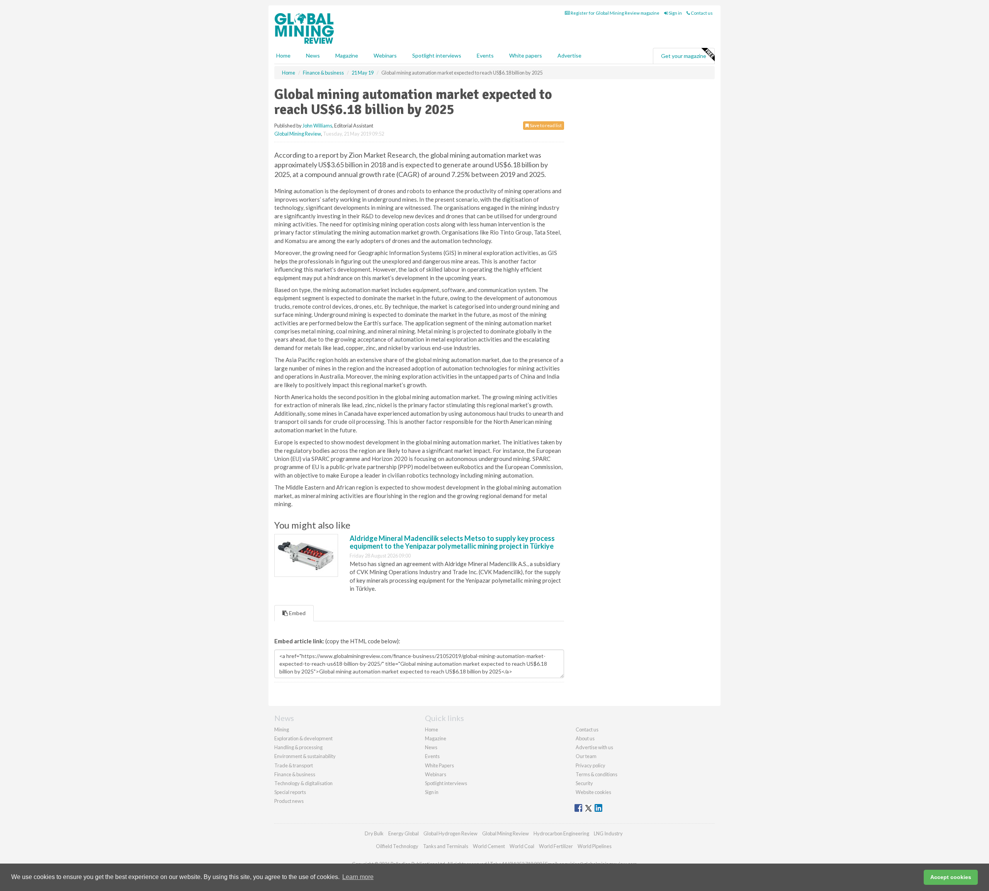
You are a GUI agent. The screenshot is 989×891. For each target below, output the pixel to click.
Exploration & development (303, 738)
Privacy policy (590, 765)
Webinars (385, 55)
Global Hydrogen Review (450, 833)
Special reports (290, 792)
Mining (281, 729)
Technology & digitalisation (303, 783)
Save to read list (545, 125)
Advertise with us (594, 747)
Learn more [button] (358, 877)
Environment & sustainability (305, 756)
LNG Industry (608, 833)
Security (584, 783)
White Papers (439, 765)
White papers (525, 55)
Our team (586, 756)
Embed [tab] (297, 613)
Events (485, 55)
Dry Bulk (374, 833)
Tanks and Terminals (445, 846)
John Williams (317, 125)
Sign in (675, 12)
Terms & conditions (596, 774)
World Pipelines (595, 846)
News (431, 747)
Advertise (569, 55)
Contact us (701, 12)
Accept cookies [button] (950, 877)
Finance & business (294, 774)
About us (585, 738)
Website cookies (593, 792)
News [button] (313, 55)
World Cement (489, 846)
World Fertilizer (556, 846)
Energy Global (403, 833)
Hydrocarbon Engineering (561, 833)
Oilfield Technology (397, 846)
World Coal (522, 846)
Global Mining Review (297, 134)
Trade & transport (293, 765)
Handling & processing (298, 747)
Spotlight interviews (436, 55)
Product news (289, 801)
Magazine (346, 55)
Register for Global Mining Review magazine (614, 12)
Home (283, 55)
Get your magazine (683, 56)
